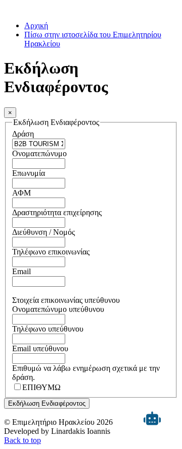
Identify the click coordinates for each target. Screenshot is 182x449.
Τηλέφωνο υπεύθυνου (47, 329)
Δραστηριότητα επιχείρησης (57, 212)
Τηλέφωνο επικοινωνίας (50, 251)
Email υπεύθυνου (40, 348)
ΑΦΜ (21, 192)
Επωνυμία (28, 173)
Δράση (23, 134)
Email (21, 271)
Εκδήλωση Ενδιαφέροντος (46, 403)
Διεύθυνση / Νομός (43, 232)
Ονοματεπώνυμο (39, 153)
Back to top (22, 440)
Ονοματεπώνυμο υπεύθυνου (58, 309)
